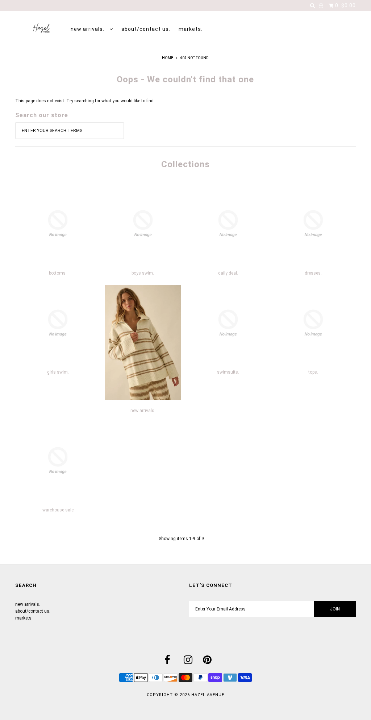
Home (167, 58)
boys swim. (143, 273)
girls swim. (58, 372)
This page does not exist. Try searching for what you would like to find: (85, 100)
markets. (191, 29)
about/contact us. (145, 29)
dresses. (313, 273)
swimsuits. (228, 372)
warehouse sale (58, 510)
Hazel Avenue (207, 694)
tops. (313, 372)
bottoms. (58, 273)
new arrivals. (88, 29)
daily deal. (228, 273)
